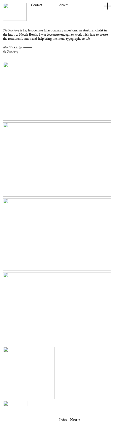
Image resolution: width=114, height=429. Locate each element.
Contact (36, 5)
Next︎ (75, 420)
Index (63, 420)
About (63, 5)
